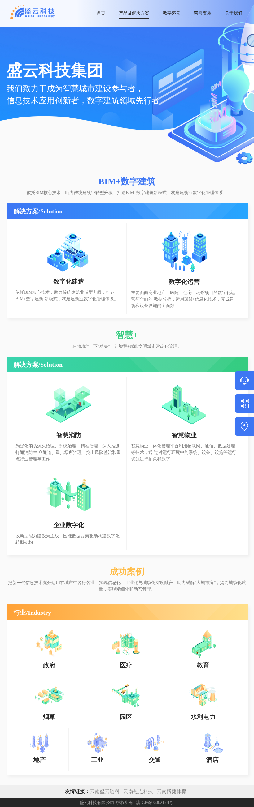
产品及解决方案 (134, 13)
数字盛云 (171, 13)
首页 (101, 13)
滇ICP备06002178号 (154, 802)
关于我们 (233, 13)
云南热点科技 (138, 791)
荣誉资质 (202, 13)
